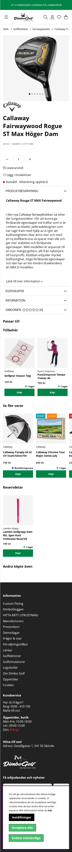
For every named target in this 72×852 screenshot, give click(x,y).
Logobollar (10, 667)
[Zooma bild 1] (36, 68)
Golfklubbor (20, 29)
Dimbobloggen (13, 609)
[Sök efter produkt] (45, 17)
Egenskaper (15, 291)
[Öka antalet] (30, 159)
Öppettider (10, 679)
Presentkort (11, 627)
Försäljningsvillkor (15, 644)
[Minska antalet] (7, 159)
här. (50, 810)
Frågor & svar (12, 638)
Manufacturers (13, 621)
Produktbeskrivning (22, 191)
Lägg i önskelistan (18, 175)
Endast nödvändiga (26, 838)
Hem (6, 29)
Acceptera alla (22, 828)
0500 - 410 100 (20, 706)
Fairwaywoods (41, 29)
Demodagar (11, 633)
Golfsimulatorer (14, 662)
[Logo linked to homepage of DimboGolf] (23, 17)
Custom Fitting (13, 604)
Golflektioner (12, 656)
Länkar (7, 650)
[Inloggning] (52, 17)
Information (15, 300)
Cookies (8, 685)
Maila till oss (11, 710)
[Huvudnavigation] (6, 17)
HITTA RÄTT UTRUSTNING (20, 615)
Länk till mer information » (24, 281)
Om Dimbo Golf (14, 673)
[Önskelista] (59, 17)
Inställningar (21, 817)
